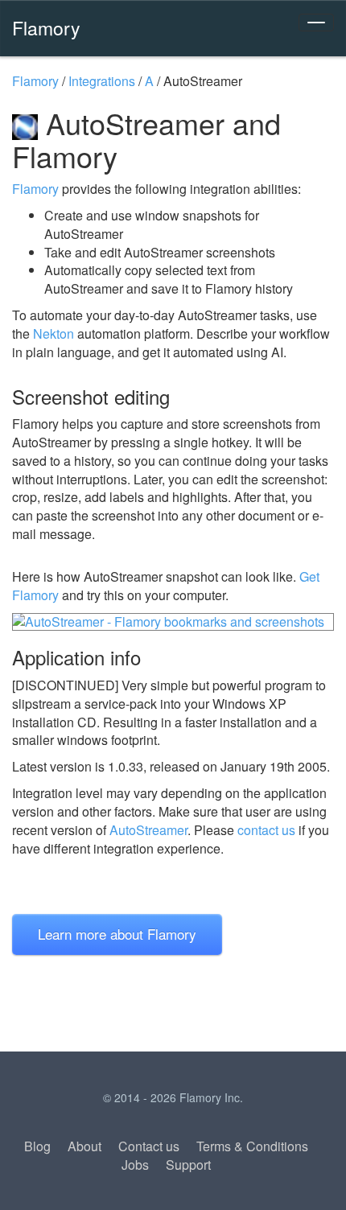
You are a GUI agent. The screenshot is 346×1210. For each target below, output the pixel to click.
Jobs (135, 1164)
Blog (37, 1146)
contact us (266, 830)
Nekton (53, 333)
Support (188, 1164)
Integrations (101, 81)
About (84, 1146)
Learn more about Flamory (117, 934)
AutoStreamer (148, 830)
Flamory (46, 27)
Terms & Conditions (252, 1146)
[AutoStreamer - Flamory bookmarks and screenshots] (173, 622)
